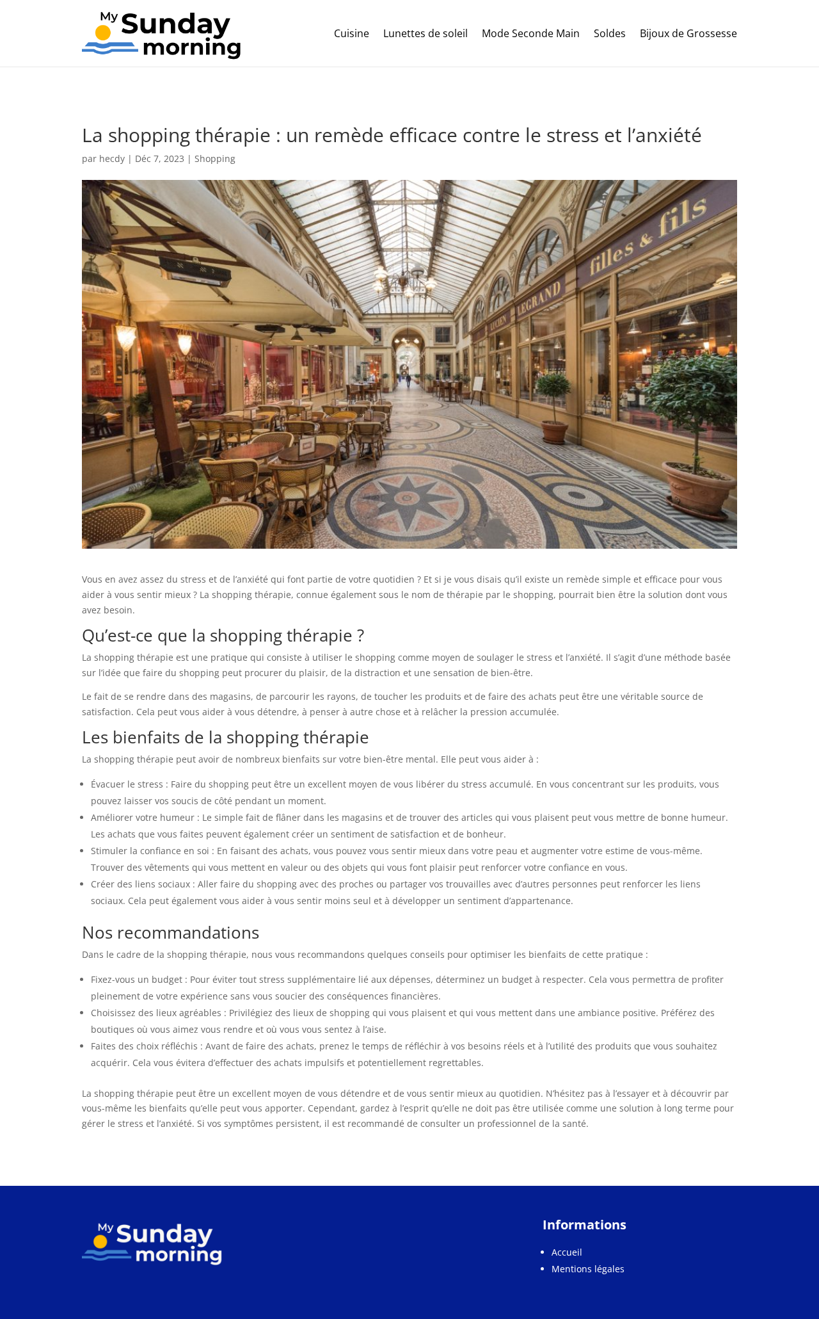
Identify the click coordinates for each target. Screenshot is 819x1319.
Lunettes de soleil (425, 33)
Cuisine (351, 33)
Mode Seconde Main (531, 33)
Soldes (610, 33)
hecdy (112, 158)
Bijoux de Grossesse (688, 33)
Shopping (215, 158)
